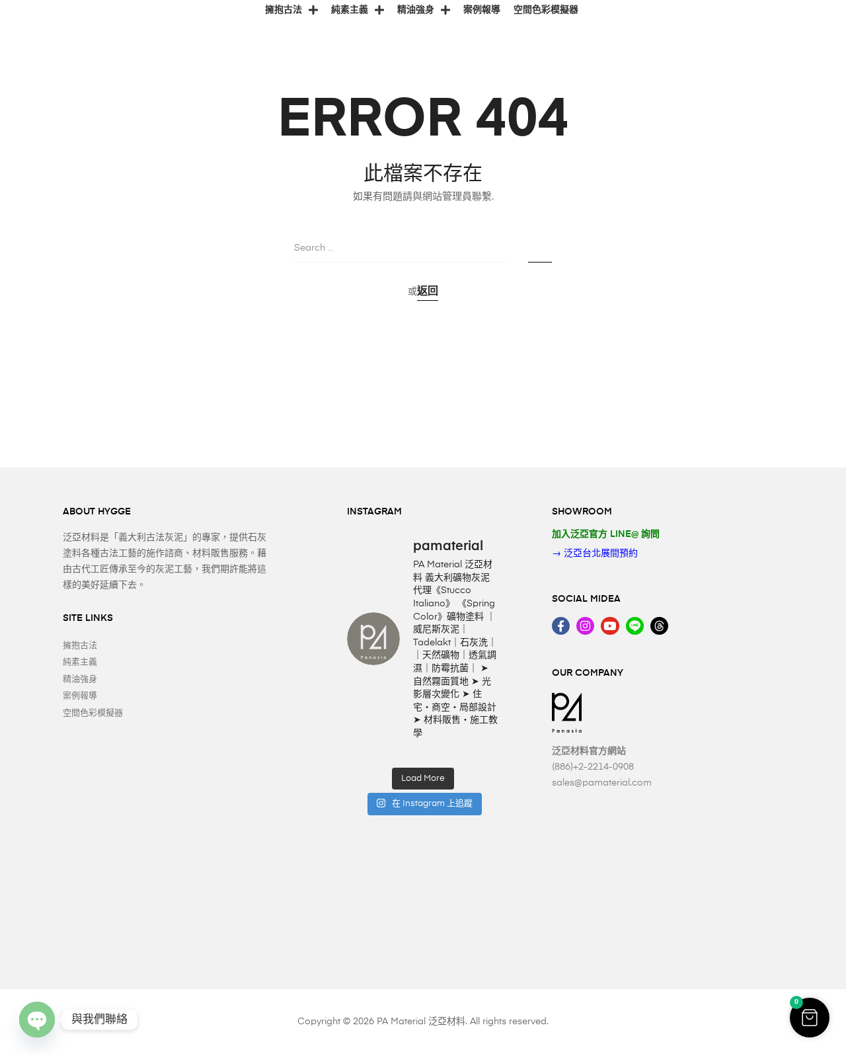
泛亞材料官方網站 (589, 751)
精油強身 (415, 10)
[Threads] (659, 626)
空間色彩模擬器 (546, 10)
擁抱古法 (283, 10)
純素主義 (349, 10)
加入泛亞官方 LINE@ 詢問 (606, 534)
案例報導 (481, 10)
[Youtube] (610, 626)
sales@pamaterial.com (602, 783)
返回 (427, 291)
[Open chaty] (37, 1019)
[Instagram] (585, 626)
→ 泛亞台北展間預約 (595, 553)
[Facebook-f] (561, 626)
